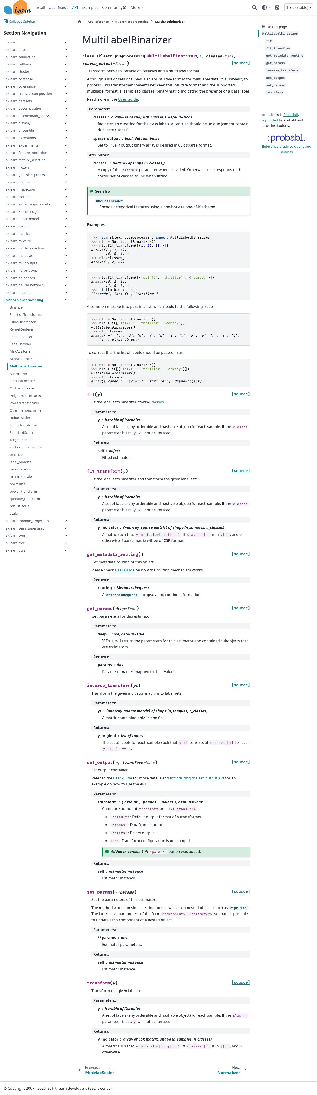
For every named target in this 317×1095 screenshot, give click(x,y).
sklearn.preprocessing (24, 300)
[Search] (254, 7)
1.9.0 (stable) (297, 7)
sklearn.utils (15, 550)
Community (112, 7)
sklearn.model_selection (25, 248)
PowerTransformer (24, 403)
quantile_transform (25, 498)
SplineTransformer (24, 425)
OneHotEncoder (22, 381)
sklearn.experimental (22, 145)
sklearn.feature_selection (25, 160)
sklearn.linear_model (22, 219)
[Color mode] (266, 7)
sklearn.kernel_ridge (22, 211)
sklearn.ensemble (20, 130)
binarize (16, 454)
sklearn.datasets (19, 101)
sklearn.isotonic (18, 197)
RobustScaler (20, 417)
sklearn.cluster (17, 71)
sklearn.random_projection (27, 521)
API (75, 7)
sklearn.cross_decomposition (29, 93)
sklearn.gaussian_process (26, 174)
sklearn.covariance (21, 86)
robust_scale (19, 506)
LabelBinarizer (21, 337)
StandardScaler (22, 432)
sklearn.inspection (20, 189)
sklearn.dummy (18, 123)
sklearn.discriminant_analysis (29, 116)
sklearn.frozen (17, 167)
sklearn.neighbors (20, 277)
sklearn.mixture (18, 241)
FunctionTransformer (26, 314)
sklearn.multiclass (20, 255)
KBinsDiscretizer (23, 322)
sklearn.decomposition (24, 108)
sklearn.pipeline (18, 292)
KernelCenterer (22, 329)
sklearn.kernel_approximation (29, 204)
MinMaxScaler (21, 359)
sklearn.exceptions (21, 138)
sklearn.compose (19, 79)
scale (14, 513)
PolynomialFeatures (25, 395)
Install (39, 7)
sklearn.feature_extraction (26, 152)
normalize (18, 484)
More (136, 7)
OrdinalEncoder (22, 388)
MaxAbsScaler (21, 351)
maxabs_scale (20, 469)
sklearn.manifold (19, 226)
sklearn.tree (15, 543)
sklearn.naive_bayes (21, 270)
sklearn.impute (18, 182)
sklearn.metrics (18, 233)
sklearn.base (16, 49)
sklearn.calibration (21, 56)
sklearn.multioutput (21, 263)
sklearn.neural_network (24, 285)
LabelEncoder (20, 344)
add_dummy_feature (26, 447)
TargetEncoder (21, 439)
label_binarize (21, 462)
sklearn (12, 42)
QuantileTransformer (26, 410)
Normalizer (18, 373)
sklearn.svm (15, 535)
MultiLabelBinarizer (26, 366)
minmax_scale (21, 476)
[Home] (79, 21)
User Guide (58, 7)
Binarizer (17, 307)
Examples (90, 7)
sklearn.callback (18, 64)
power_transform (23, 491)
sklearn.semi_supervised (25, 528)
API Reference (98, 21)
